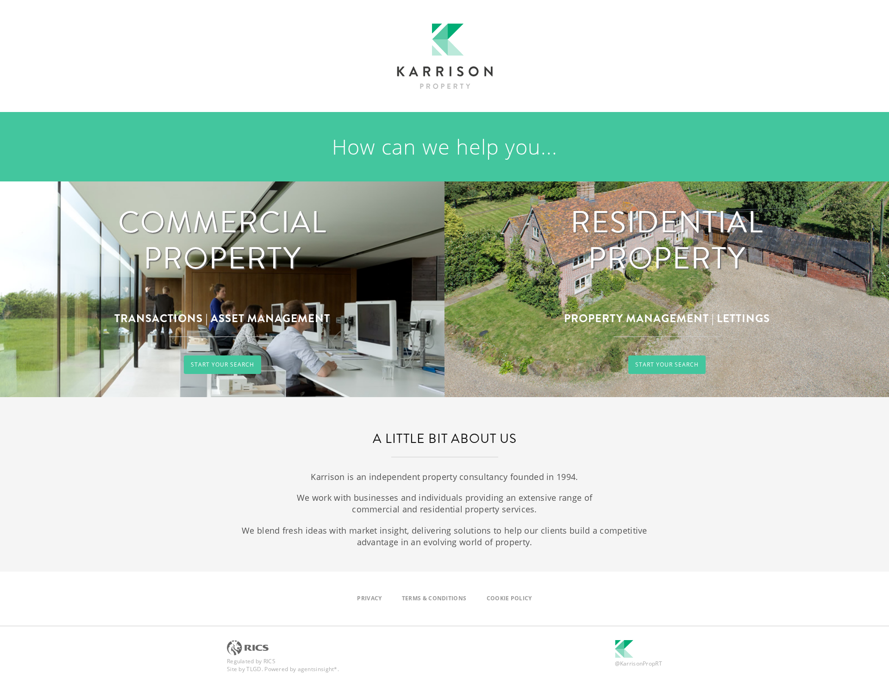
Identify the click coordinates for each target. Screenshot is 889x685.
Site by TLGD (244, 669)
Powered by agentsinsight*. (301, 669)
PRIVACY (369, 598)
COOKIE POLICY (509, 598)
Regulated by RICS (251, 661)
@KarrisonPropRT (639, 663)
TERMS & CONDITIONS (434, 598)
